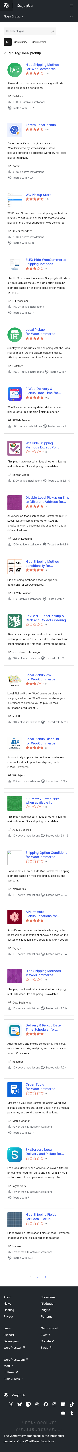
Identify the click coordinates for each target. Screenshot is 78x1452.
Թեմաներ (48, 1303)
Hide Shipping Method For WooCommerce (42, 67)
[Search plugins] (52, 31)
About (8, 1297)
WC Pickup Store (39, 195)
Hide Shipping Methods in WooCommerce (43, 973)
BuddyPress (13, 1379)
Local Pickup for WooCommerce (40, 332)
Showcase (48, 1297)
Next (45, 1276)
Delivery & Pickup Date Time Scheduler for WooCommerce (43, 1027)
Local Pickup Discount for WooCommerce (42, 741)
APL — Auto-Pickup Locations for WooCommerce (41, 914)
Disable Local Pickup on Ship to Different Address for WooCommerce (47, 500)
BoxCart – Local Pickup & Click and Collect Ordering (46, 618)
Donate (47, 1341)
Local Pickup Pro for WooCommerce (40, 677)
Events (45, 1335)
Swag (46, 1347)
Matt (9, 1366)
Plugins (45, 1310)
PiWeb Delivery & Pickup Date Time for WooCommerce (42, 391)
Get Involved (49, 1328)
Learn (7, 1328)
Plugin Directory (13, 16)
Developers (11, 1341)
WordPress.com (16, 1359)
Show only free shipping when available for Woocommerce (44, 800)
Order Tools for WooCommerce (40, 1086)
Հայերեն (18, 1395)
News (7, 1303)
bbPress (11, 1372)
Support (9, 1335)
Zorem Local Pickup (41, 125)
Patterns (46, 1316)
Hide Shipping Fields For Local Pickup (41, 1217)
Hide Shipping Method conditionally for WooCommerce (42, 564)
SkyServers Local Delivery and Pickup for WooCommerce (43, 1152)
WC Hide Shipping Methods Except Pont (42, 445)
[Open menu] (72, 5)
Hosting (9, 1310)
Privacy (9, 1316)
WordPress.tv (14, 1347)
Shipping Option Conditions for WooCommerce (46, 855)
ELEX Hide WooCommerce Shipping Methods (46, 262)
